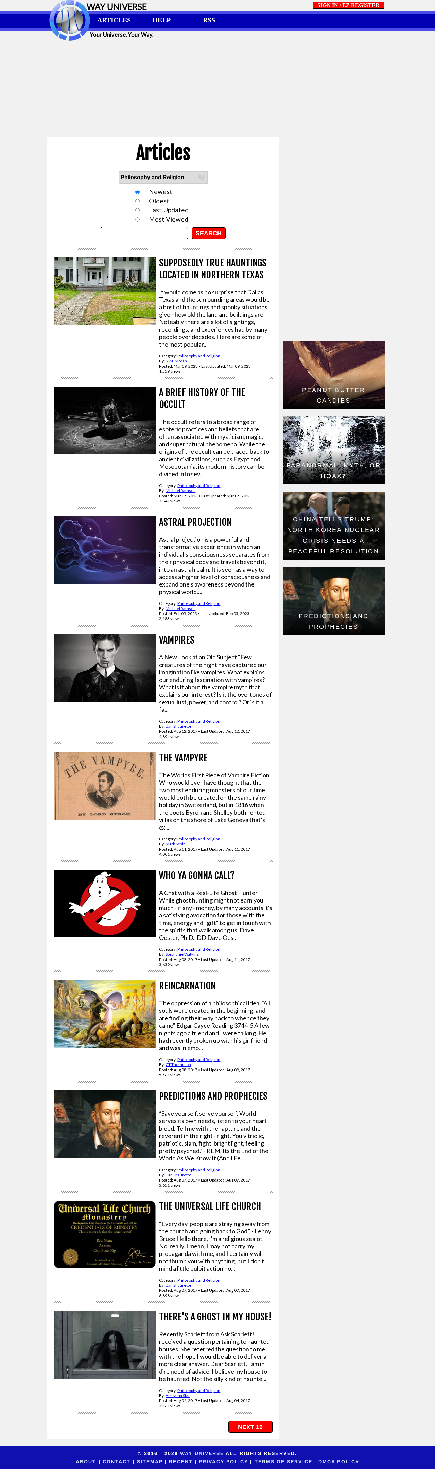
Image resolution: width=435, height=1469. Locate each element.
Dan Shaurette (178, 726)
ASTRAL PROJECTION (195, 522)
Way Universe (202, 1453)
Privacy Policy (223, 1461)
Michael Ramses (180, 490)
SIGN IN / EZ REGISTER (348, 5)
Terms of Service (283, 1461)
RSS (209, 20)
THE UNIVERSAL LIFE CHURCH (210, 1206)
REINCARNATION (187, 986)
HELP (161, 20)
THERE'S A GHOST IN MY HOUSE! (215, 1317)
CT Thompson (178, 1064)
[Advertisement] (217, 88)
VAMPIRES (176, 640)
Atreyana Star (178, 1395)
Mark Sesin (176, 844)
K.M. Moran (176, 361)
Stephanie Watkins (182, 954)
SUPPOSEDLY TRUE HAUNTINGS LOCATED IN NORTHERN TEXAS (212, 269)
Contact (117, 1461)
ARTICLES (114, 20)
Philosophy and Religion (198, 355)
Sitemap (150, 1461)
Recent (181, 1461)
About (86, 1461)
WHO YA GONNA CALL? (196, 875)
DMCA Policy (338, 1461)
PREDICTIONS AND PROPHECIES (213, 1096)
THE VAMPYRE (183, 758)
